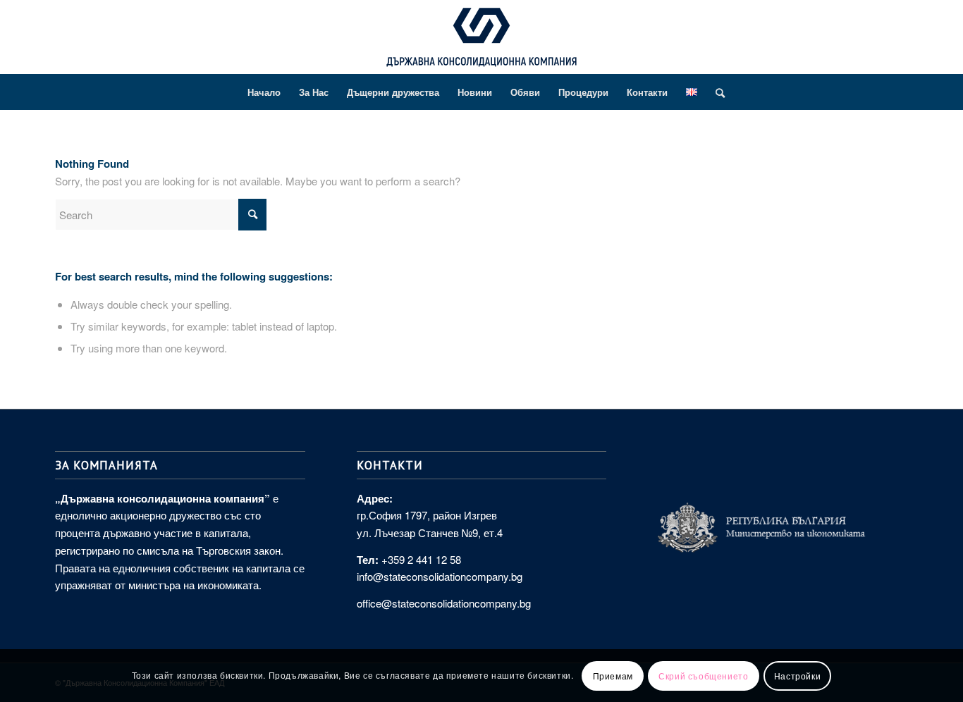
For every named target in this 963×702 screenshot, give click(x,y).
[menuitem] (264, 92)
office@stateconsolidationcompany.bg (444, 603)
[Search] (715, 92)
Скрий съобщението (703, 675)
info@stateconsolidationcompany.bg (439, 576)
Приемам (613, 675)
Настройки (797, 675)
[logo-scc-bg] (481, 41)
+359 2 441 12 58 (421, 559)
